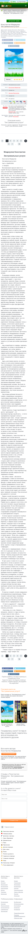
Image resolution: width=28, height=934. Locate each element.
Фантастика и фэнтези (8, 831)
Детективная (17, 884)
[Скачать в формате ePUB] (14, 103)
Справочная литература (9, 856)
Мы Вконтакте (17, 902)
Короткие (3, 904)
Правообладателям (19, 913)
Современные (4, 909)
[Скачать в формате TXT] (17, 103)
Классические (4, 888)
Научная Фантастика (14, 93)
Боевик (3, 881)
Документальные (7, 840)
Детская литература (8, 847)
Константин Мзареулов (14, 87)
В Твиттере (19, 668)
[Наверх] (23, 930)
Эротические (4, 911)
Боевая (16, 881)
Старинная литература (8, 858)
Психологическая (18, 890)
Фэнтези (16, 894)
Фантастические (5, 905)
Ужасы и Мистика (18, 892)
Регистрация (22, 1)
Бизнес (5, 851)
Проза (4, 842)
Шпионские (4, 894)
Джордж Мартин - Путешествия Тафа (20, 725)
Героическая (17, 882)
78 (19, 144)
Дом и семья (6, 849)
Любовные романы (7, 833)
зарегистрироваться (19, 767)
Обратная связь (18, 918)
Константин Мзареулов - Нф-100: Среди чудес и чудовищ (7, 725)
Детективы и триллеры (8, 836)
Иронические (4, 884)
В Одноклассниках (20, 671)
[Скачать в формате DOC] (21, 103)
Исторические (4, 886)
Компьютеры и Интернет (9, 862)
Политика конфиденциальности (19, 915)
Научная (16, 888)
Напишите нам (12, 111)
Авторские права (14, 21)
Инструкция (16, 116)
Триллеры (3, 892)
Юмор (4, 860)
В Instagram (6, 671)
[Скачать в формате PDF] (24, 103)
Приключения (6, 844)
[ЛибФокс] (6, 5)
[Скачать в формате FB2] (10, 103)
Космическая (17, 886)
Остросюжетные (5, 907)
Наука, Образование (8, 838)
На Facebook (7, 668)
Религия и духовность (8, 853)
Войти (14, 1)
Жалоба (5, 107)
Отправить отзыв (14, 820)
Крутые (3, 890)
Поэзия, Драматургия (8, 865)
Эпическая (17, 895)
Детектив (3, 882)
